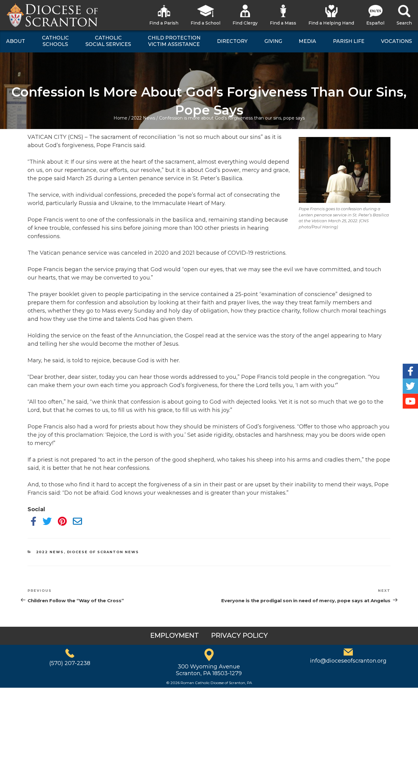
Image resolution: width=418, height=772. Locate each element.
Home (120, 118)
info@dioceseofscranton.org (348, 660)
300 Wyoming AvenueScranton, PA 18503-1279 (209, 670)
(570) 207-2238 (69, 663)
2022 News (143, 118)
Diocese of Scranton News (103, 552)
